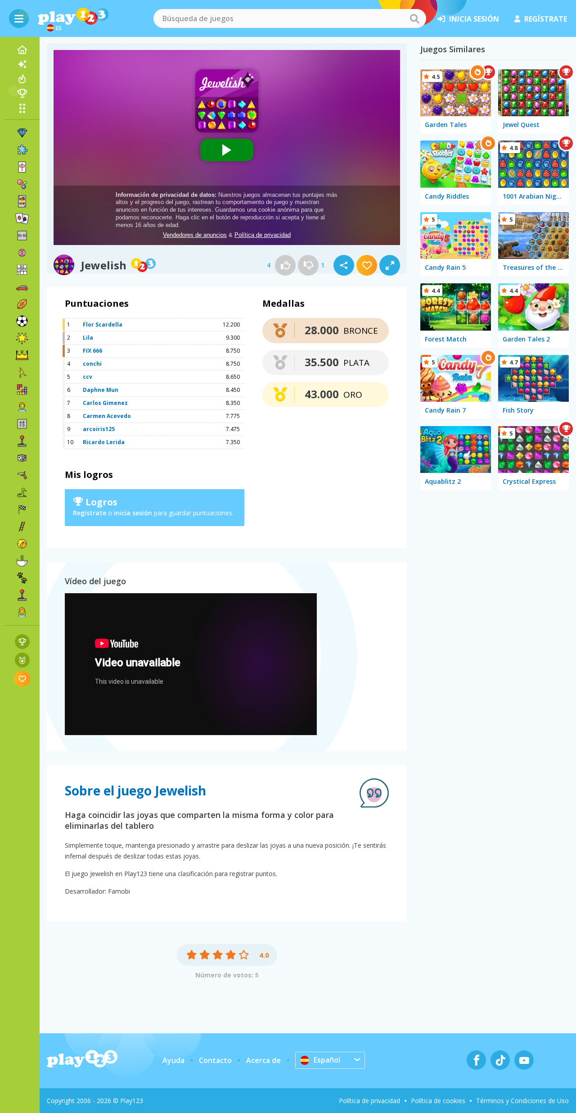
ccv (87, 377)
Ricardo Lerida (104, 442)
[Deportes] (22, 304)
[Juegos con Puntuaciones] (22, 641)
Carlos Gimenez (105, 403)
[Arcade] (22, 441)
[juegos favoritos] (22, 678)
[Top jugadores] (22, 93)
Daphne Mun (100, 390)
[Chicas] (22, 612)
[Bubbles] (22, 184)
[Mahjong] (22, 167)
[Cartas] (22, 201)
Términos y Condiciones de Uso (522, 1100)
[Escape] (22, 372)
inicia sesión (474, 19)
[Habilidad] (22, 526)
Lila (88, 337)
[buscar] (414, 18)
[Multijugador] (22, 595)
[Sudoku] (22, 269)
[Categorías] (22, 108)
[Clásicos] (22, 492)
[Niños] (22, 406)
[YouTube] (524, 1060)
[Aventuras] (22, 543)
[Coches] (22, 286)
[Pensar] (22, 252)
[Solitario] (22, 218)
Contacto (215, 1060)
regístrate (545, 19)
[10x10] (22, 235)
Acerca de (263, 1060)
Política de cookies (438, 1100)
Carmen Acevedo (107, 416)
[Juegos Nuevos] (22, 64)
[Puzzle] (22, 150)
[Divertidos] (22, 338)
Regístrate (89, 513)
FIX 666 (92, 350)
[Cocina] (22, 560)
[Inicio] (22, 50)
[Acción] (22, 475)
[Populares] (22, 79)
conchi (92, 364)
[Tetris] (22, 389)
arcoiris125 (99, 429)
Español (327, 1060)
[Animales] (22, 577)
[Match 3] (22, 132)
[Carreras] (22, 509)
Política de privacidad (369, 1100)
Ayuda (173, 1060)
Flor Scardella (102, 324)
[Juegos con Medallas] (22, 660)
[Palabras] (22, 423)
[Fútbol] (22, 321)
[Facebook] (476, 1060)
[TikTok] (500, 1060)
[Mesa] (22, 458)
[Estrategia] (22, 355)
